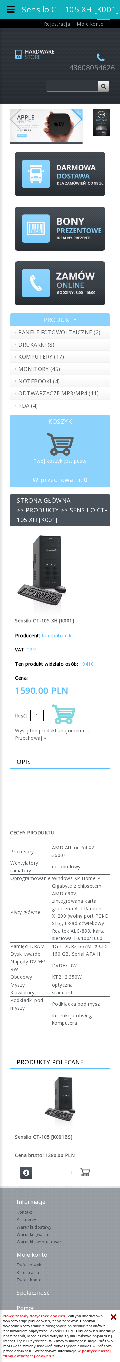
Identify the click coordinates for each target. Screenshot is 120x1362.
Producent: (27, 635)
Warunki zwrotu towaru (40, 1242)
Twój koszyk (29, 1265)
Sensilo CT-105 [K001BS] (44, 1137)
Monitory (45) (39, 369)
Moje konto (90, 24)
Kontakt (24, 1212)
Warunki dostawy (34, 1227)
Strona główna (44, 500)
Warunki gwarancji (35, 1234)
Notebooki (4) (39, 381)
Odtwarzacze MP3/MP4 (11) (58, 393)
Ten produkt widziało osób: (46, 664)
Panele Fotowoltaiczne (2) (59, 332)
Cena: (21, 678)
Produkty (42, 510)
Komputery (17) (41, 356)
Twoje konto (29, 1280)
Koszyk (60, 421)
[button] (15, 126)
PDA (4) (28, 405)
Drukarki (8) (36, 344)
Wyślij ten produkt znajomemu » (52, 730)
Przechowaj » (30, 738)
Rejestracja (57, 24)
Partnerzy (26, 1219)
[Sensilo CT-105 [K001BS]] (60, 1102)
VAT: (20, 649)
